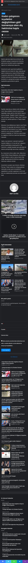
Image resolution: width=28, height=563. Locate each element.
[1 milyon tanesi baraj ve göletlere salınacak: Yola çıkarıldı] (6, 447)
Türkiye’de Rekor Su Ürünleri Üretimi (12, 367)
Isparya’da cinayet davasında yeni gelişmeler (18, 470)
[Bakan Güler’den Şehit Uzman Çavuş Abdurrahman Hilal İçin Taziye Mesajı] (6, 455)
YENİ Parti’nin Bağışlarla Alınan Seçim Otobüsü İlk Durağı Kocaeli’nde (18, 99)
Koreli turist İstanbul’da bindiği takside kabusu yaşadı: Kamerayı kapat (18, 463)
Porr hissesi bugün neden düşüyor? (11, 441)
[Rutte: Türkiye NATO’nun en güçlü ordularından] (7, 282)
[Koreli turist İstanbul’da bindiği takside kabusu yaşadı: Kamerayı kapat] (6, 464)
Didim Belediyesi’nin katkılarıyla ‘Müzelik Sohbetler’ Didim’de (17, 393)
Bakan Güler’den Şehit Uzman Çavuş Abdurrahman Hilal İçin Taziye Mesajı (17, 455)
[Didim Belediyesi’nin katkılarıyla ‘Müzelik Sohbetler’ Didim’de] (6, 394)
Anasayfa (5, 10)
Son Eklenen (14, 357)
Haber (9, 10)
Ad (2, 323)
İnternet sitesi (4, 335)
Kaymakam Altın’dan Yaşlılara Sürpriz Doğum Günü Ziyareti (12, 362)
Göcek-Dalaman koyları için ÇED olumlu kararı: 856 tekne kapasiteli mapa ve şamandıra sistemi (20, 252)
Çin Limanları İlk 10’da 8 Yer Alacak (21, 273)
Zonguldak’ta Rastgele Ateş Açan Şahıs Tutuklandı (6, 273)
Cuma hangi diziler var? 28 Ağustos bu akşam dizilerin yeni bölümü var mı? (12, 380)
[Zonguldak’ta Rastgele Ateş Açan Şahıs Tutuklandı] (7, 267)
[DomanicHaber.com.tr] (14, 5)
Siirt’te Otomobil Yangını (9, 476)
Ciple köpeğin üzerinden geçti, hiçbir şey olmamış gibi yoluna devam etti (13, 486)
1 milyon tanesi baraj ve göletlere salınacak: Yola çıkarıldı (18, 447)
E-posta (3, 329)
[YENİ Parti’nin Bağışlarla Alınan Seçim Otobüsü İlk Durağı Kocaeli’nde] (5, 99)
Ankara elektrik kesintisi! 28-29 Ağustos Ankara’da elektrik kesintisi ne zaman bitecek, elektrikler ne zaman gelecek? (20, 284)
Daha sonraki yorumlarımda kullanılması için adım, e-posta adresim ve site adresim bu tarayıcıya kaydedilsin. (13, 343)
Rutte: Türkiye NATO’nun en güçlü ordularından (6, 289)
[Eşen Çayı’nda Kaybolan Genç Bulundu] (7, 252)
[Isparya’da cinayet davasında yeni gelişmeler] (6, 471)
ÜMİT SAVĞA (14, 194)
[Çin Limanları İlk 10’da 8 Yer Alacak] (21, 267)
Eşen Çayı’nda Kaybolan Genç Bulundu (5, 258)
